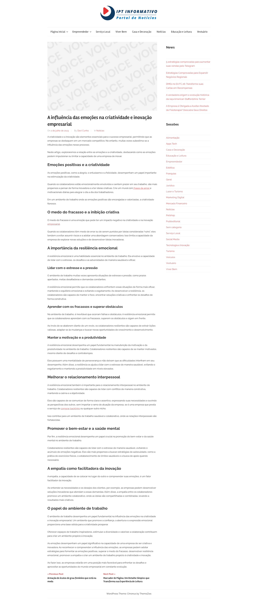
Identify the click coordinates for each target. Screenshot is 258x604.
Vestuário (202, 31)
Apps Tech (171, 143)
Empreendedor (80, 31)
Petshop (170, 215)
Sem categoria (173, 227)
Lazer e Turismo (174, 191)
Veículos (170, 257)
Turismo (170, 251)
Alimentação (172, 137)
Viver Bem (121, 31)
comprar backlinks (70, 408)
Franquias (171, 173)
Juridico (170, 185)
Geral (169, 179)
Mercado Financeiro (176, 203)
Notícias (161, 31)
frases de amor (141, 188)
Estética (170, 167)
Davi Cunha (83, 130)
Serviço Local (103, 31)
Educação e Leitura (181, 31)
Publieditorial (173, 221)
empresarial (53, 224)
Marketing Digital (175, 197)
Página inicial (58, 31)
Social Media (172, 239)
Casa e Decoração (141, 31)
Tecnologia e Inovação (177, 245)
